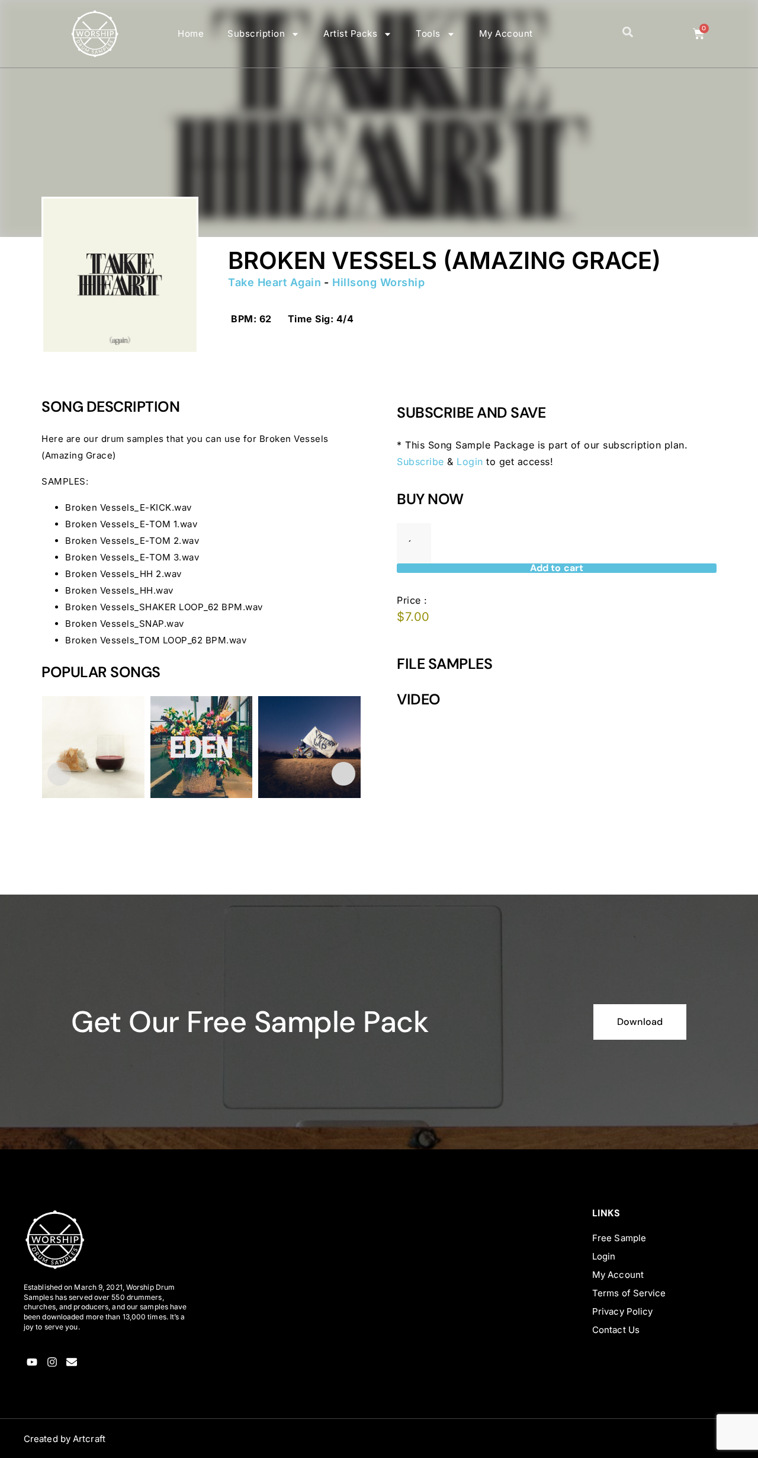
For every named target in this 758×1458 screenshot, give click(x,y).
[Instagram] (51, 1362)
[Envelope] (72, 1362)
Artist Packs (350, 33)
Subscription (256, 33)
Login (470, 461)
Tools (428, 33)
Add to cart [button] (78, 860)
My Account (506, 33)
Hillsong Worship (378, 282)
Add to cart (556, 568)
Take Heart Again (274, 282)
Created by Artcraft (64, 1438)
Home (191, 33)
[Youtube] (32, 1362)
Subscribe (420, 461)
